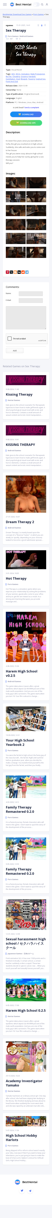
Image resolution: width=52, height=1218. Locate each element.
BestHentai (29, 1182)
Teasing (31, 79)
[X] (11, 272)
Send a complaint (31, 107)
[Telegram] (27, 272)
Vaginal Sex (40, 79)
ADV (13, 74)
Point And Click (12, 81)
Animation (25, 74)
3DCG (18, 74)
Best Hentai (23, 4)
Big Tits (9, 76)
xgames (9, 25)
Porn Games (38, 14)
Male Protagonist (38, 74)
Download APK (28, 123)
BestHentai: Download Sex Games (17, 14)
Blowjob (24, 79)
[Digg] (19, 272)
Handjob (32, 76)
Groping (24, 76)
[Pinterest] (7, 272)
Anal (18, 79)
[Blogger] (15, 272)
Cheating (16, 76)
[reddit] (23, 272)
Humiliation (10, 79)
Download (28, 114)
